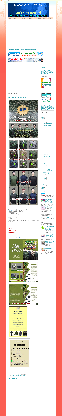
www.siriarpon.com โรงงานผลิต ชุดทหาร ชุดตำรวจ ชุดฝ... (47, 165)
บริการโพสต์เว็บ (45, 18)
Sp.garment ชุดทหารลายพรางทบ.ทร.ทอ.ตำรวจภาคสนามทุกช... (47, 170)
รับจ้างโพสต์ (44, 157)
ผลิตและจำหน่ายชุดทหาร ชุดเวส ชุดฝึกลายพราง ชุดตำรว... (47, 156)
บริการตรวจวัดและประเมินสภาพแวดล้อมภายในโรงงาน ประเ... (47, 123)
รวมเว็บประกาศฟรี (15, 18)
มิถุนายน (44, 179)
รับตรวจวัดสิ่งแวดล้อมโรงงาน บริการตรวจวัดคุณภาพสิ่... (47, 133)
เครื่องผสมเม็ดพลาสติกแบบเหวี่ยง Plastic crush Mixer (47, 141)
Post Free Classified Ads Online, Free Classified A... (47, 131)
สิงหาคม (44, 177)
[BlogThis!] (22, 374)
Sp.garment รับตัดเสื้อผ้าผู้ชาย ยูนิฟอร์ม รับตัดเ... (47, 161)
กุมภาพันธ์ (44, 184)
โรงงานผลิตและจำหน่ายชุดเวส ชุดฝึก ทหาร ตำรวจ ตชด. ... (47, 163)
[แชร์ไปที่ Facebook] (24, 374)
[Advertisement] (31, 27)
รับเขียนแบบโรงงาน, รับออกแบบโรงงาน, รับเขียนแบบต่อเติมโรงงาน (49, 249)
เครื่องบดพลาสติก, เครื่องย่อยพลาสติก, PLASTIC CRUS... (47, 139)
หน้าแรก (10, 18)
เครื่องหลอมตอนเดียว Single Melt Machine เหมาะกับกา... (47, 143)
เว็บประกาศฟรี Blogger (22, 18)
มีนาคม (44, 183)
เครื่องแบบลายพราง (12, 210)
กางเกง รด (9, 370)
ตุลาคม (44, 174)
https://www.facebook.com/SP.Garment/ (14, 237)
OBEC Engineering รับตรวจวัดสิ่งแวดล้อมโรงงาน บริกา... (47, 129)
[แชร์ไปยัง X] (23, 374)
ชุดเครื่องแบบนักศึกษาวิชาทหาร (18, 370)
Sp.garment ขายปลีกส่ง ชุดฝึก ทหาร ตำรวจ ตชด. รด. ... (47, 154)
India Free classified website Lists (46, 217)
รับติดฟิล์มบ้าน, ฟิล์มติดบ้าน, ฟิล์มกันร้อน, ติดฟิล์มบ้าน (49, 207)
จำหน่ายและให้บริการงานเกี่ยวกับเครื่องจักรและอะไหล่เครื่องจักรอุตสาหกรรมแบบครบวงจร (49, 242)
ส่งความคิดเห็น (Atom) (26, 408)
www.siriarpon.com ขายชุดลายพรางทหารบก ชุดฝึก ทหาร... (47, 149)
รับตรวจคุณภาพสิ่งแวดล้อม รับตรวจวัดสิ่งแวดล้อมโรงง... (47, 135)
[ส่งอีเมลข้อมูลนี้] (21, 374)
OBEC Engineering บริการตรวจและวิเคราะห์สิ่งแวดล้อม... (47, 127)
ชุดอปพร (24, 375)
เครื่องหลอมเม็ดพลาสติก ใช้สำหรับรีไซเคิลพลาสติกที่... (47, 137)
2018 (43, 118)
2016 (43, 187)
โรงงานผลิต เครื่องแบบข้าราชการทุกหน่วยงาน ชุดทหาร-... (47, 168)
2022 (43, 113)
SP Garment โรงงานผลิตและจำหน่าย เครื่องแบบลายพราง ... (47, 152)
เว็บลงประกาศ (50, 18)
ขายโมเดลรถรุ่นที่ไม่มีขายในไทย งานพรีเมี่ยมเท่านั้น (49, 193)
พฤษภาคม (44, 180)
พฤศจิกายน (44, 122)
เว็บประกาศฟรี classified (37, 18)
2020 (43, 116)
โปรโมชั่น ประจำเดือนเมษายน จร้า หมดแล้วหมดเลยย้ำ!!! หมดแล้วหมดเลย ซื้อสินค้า (48, 221)
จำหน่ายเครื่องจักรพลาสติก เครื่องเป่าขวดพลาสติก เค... (47, 145)
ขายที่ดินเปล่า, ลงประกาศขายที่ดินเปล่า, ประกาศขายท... (47, 159)
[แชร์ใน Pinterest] (25, 374)
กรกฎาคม (44, 178)
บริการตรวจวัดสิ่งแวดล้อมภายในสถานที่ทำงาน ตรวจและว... (47, 125)
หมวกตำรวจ (29, 370)
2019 (43, 117)
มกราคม (44, 185)
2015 (43, 188)
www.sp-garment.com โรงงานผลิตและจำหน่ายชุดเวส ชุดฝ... (47, 173)
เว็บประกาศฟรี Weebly (30, 18)
